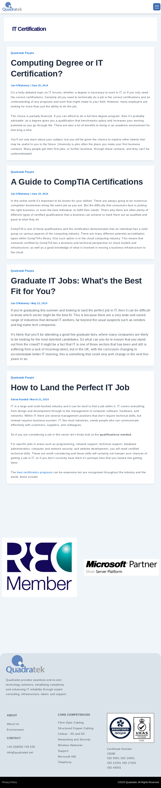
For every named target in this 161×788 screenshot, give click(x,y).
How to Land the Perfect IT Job (70, 387)
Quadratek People (22, 53)
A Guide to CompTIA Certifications (77, 181)
